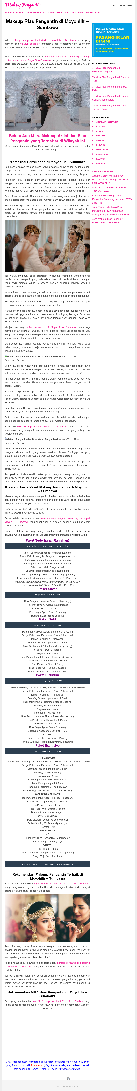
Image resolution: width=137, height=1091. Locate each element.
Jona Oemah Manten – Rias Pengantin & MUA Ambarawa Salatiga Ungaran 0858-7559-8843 (110, 210)
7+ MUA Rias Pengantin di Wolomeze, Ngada (106, 69)
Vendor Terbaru (102, 171)
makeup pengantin (30, 43)
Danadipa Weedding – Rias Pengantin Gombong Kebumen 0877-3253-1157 (112, 199)
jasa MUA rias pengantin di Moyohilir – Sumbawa (59, 1001)
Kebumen (100, 145)
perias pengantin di (51, 327)
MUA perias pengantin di (42, 426)
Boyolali (100, 135)
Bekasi (99, 131)
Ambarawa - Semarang (107, 122)
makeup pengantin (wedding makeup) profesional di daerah (47, 58)
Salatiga (100, 159)
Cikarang (100, 140)
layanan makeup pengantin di (62, 883)
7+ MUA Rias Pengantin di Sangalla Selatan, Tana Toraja (111, 97)
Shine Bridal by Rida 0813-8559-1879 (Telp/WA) (109, 189)
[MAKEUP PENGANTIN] (23, 5)
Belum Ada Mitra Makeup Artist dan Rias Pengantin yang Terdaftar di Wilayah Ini (47, 138)
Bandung (100, 126)
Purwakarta (102, 154)
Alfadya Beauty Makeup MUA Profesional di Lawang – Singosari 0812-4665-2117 (110, 179)
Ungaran (100, 163)
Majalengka (102, 149)
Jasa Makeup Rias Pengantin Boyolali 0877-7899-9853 (107, 220)
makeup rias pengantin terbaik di (44, 40)
